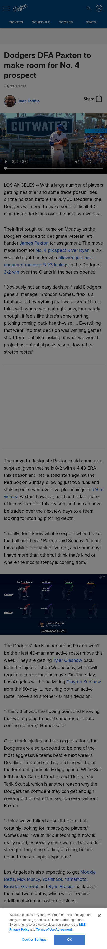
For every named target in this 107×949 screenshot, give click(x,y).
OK (69, 940)
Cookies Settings (34, 940)
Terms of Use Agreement (54, 930)
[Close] (99, 915)
